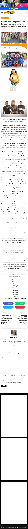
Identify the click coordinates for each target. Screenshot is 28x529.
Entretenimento (4, 18)
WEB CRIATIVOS (23, 527)
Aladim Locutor (4, 29)
